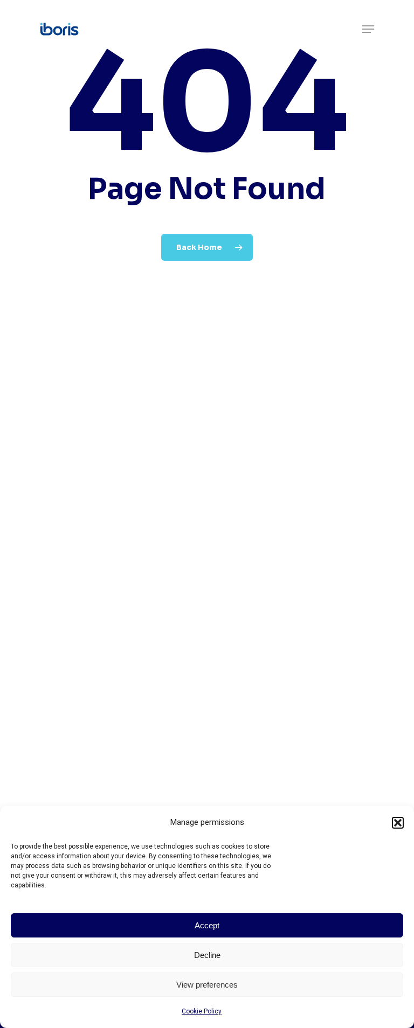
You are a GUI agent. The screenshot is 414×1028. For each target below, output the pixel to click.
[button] (397, 822)
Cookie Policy (202, 1011)
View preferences (207, 984)
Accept (207, 925)
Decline (207, 955)
